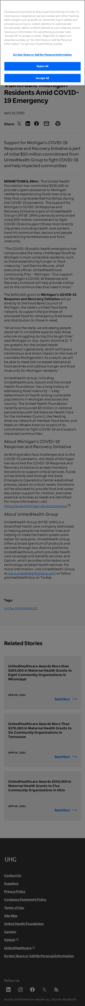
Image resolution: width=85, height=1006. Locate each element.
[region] (42, 43)
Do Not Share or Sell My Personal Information (42, 54)
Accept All (42, 78)
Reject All (42, 66)
